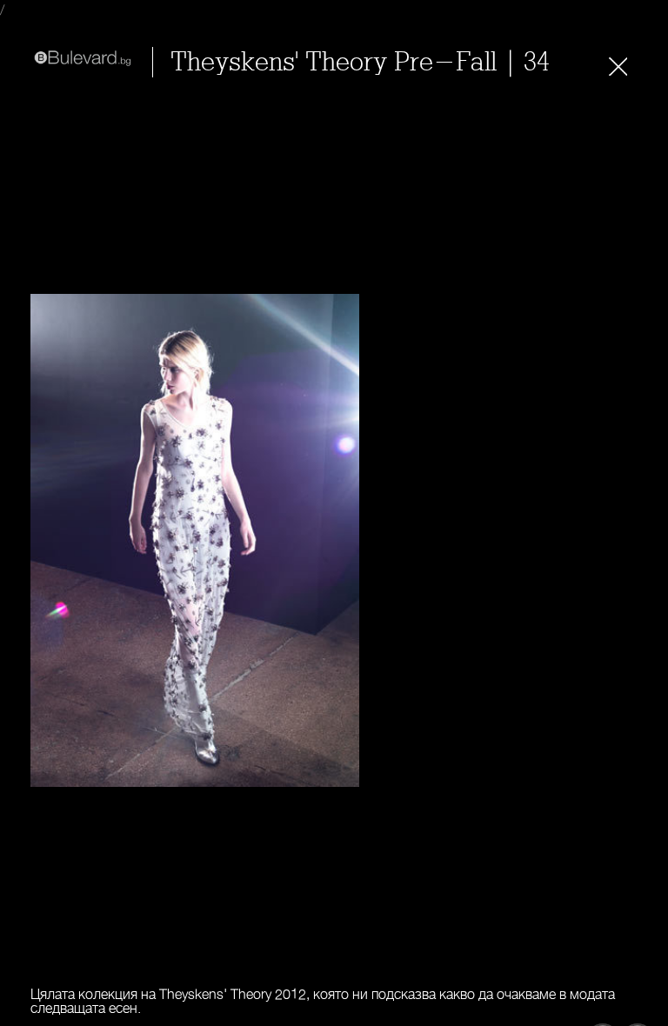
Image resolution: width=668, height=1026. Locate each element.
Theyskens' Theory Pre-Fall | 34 (360, 62)
